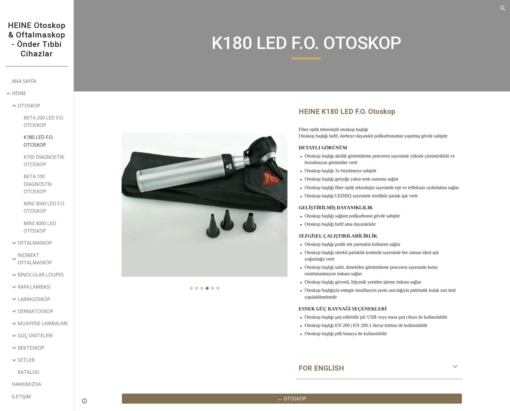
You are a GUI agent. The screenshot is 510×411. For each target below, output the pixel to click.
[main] (306, 46)
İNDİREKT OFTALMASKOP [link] (35, 259)
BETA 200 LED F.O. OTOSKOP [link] (44, 121)
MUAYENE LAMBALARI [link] (43, 323)
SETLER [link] (26, 360)
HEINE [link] (19, 93)
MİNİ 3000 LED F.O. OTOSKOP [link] (44, 207)
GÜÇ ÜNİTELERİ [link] (35, 335)
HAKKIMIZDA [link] (26, 384)
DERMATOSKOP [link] (35, 311)
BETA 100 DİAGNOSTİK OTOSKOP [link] (38, 184)
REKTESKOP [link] (31, 348)
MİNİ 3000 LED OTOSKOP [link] (40, 227)
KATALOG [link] (28, 372)
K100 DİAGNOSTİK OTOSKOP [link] (44, 161)
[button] (503, 8)
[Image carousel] (204, 194)
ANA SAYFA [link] (24, 81)
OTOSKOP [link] (29, 105)
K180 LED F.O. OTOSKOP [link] (38, 141)
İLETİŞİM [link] (21, 396)
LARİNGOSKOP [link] (34, 299)
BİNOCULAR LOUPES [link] (41, 274)
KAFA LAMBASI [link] (34, 287)
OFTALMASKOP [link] (35, 243)
